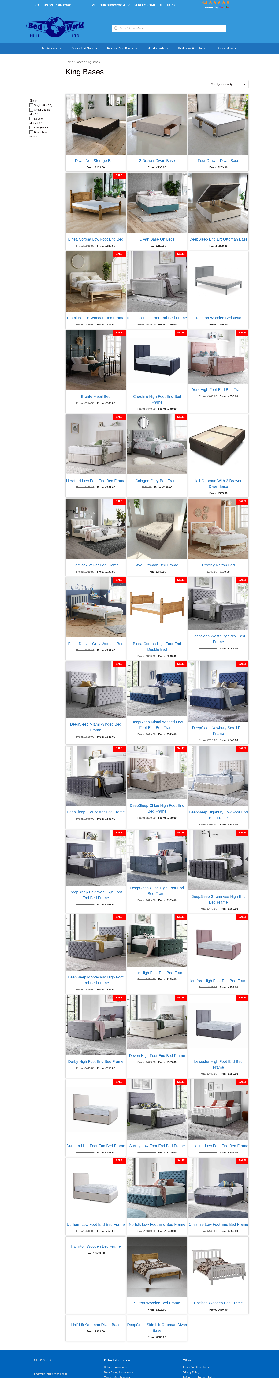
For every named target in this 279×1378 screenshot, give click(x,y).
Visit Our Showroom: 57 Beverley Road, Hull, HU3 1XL (134, 5)
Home (69, 62)
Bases (79, 62)
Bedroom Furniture (191, 48)
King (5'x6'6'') (42, 127)
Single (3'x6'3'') (43, 105)
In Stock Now (223, 48)
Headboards (156, 48)
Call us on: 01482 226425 (53, 5)
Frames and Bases (120, 48)
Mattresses (50, 48)
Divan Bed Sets (82, 48)
